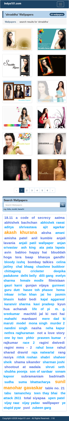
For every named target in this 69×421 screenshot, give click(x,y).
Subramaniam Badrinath (43, 376)
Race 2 (29, 342)
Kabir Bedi (27, 299)
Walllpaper (51, 403)
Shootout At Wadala (22, 367)
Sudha (9, 382)
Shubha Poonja (15, 371)
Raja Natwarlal (43, 352)
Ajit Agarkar (54, 227)
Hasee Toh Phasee (38, 290)
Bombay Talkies (40, 262)
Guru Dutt (12, 290)
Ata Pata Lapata (52, 247)
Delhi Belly (29, 275)
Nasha (36, 328)
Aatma (60, 217)
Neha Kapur (55, 328)
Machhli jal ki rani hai (44, 314)
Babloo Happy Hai (31, 252)
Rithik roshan (27, 357)
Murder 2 (57, 323)
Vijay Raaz (11, 403)
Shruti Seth (55, 367)
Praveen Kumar (49, 338)
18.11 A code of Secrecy (27, 217)
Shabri (45, 357)
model (14, 209)
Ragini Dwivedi (52, 342)
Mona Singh (38, 323)
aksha (46, 233)
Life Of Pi (41, 309)
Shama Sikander (27, 362)
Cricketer (37, 271)
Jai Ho (46, 294)
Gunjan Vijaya (37, 285)
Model (21, 323)
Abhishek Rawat (52, 222)
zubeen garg (41, 408)
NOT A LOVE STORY (51, 333)
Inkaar (9, 294)
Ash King (28, 247)
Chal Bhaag (24, 266)
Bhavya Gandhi (51, 257)
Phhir (30, 338)
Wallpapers (10, 21)
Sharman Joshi (54, 362)
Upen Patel (56, 398)
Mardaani (29, 318)
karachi (21, 209)
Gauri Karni (13, 285)
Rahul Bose (44, 347)
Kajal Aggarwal (53, 299)
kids (9, 209)
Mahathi (10, 318)
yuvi (26, 408)
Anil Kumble (41, 238)
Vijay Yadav (31, 403)
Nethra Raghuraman (19, 333)
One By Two (13, 338)
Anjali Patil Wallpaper (36, 243)
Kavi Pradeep (44, 304)
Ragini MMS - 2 (18, 347)
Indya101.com (12, 3)
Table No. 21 (55, 388)
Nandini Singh (15, 328)
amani (60, 233)
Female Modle (32, 280)
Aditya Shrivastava (20, 227)
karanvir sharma (17, 304)
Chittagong (12, 271)
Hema (60, 290)
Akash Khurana (20, 232)
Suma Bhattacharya (34, 382)
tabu (7, 393)
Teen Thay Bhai (45, 393)
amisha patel (15, 238)
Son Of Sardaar (41, 371)
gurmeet (58, 285)
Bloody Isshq (14, 262)
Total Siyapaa (34, 398)
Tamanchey (22, 393)
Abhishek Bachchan (20, 222)
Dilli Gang (46, 275)
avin (7, 252)
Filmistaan (57, 280)
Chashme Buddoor (50, 266)
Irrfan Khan (27, 294)
